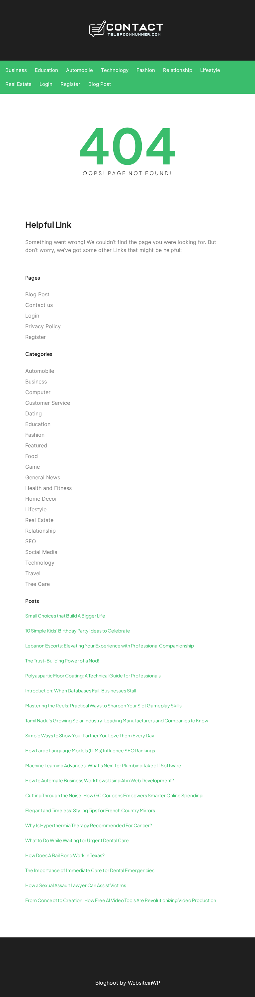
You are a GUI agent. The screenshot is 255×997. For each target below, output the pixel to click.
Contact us (39, 305)
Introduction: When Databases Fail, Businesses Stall (80, 690)
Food (31, 456)
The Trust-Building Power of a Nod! (62, 660)
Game (32, 466)
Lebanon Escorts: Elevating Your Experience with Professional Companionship (109, 645)
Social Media (41, 552)
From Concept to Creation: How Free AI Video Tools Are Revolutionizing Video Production (120, 900)
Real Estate (39, 520)
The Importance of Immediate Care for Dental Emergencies (89, 870)
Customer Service (47, 402)
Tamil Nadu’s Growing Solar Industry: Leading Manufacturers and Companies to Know (116, 720)
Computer (37, 392)
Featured (36, 445)
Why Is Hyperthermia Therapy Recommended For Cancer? (88, 825)
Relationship (40, 530)
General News (42, 477)
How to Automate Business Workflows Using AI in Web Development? (99, 780)
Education (37, 424)
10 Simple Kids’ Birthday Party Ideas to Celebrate (77, 630)
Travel (33, 573)
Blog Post (37, 294)
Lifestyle (35, 509)
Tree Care (37, 584)
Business (36, 381)
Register (35, 337)
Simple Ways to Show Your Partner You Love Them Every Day (89, 735)
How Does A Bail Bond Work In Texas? (65, 855)
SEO (30, 541)
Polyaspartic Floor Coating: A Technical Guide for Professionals (93, 675)
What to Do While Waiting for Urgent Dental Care (77, 840)
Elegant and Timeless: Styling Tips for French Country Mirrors (90, 810)
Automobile (39, 371)
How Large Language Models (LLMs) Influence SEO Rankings (90, 750)
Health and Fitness (48, 488)
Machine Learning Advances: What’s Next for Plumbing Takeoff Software (103, 765)
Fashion (34, 434)
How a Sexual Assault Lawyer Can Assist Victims (75, 885)
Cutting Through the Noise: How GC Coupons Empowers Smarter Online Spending (114, 795)
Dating (33, 413)
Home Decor (41, 498)
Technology (39, 562)
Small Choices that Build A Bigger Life (65, 616)
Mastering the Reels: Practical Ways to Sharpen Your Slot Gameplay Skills (103, 705)
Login (32, 315)
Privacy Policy (43, 326)
